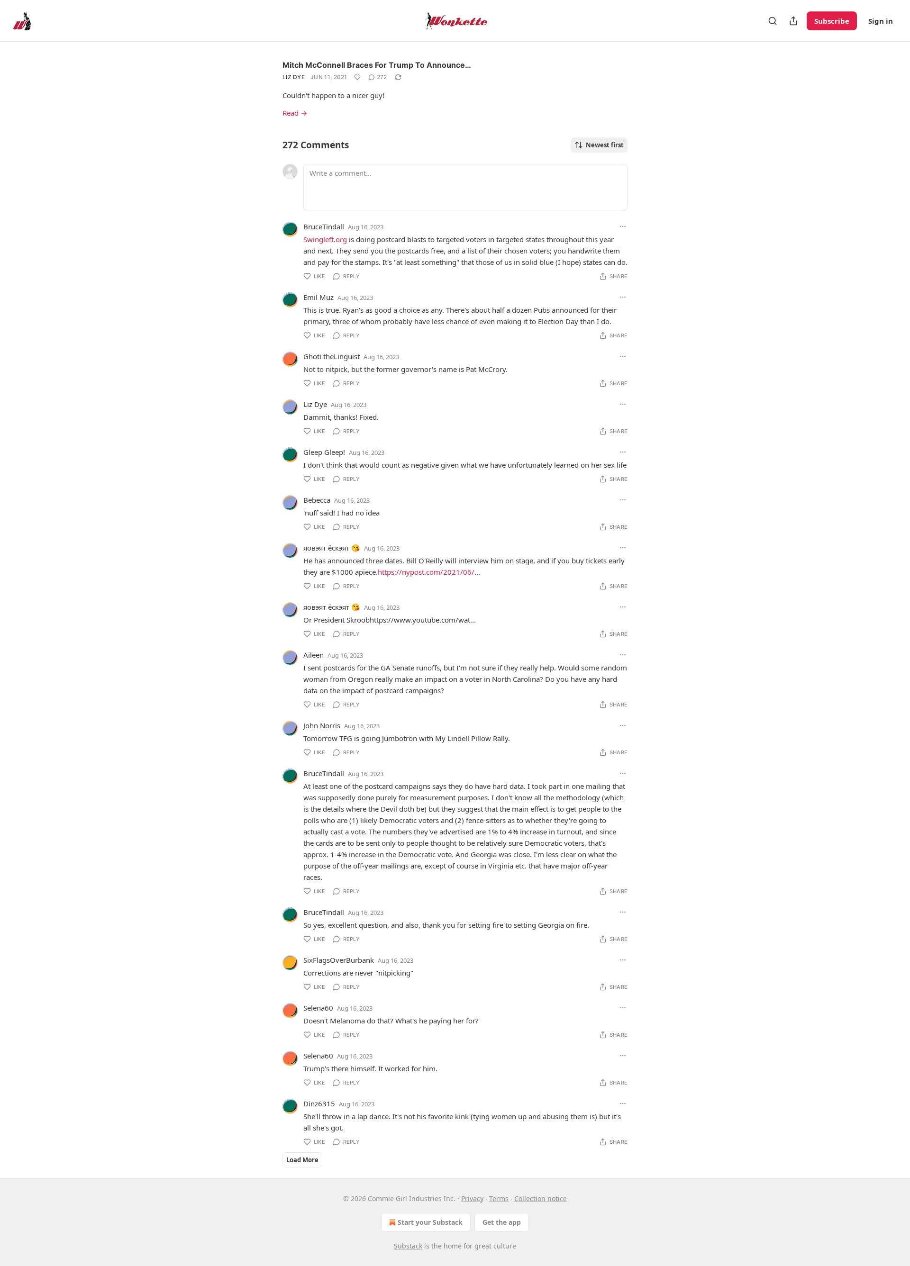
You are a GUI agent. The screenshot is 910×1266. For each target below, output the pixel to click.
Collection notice (540, 1198)
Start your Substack (430, 1222)
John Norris (321, 725)
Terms (499, 1198)
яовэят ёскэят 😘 (331, 547)
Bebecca (316, 500)
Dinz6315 (319, 1103)
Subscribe (831, 21)
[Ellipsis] (622, 226)
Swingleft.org (325, 239)
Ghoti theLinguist (331, 356)
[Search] (772, 20)
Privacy (472, 1198)
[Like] (357, 77)
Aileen (313, 655)
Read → (294, 113)
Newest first (605, 145)
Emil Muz (318, 297)
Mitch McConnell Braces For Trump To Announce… (376, 65)
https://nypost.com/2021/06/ (426, 572)
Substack (408, 1245)
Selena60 (318, 1008)
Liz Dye (293, 77)
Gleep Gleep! (324, 452)
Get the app (501, 1222)
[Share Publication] (793, 20)
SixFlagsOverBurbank (338, 960)
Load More (302, 1160)
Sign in (880, 21)
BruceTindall (323, 226)
